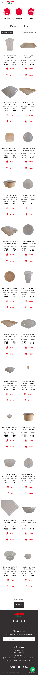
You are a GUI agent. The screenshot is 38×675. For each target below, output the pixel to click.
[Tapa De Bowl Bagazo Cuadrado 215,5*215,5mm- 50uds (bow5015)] (10, 370)
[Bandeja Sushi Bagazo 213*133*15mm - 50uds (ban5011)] (10, 323)
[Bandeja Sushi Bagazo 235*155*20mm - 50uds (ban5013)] (28, 91)
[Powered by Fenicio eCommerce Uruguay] (32, 672)
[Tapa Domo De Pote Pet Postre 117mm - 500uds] (28, 184)
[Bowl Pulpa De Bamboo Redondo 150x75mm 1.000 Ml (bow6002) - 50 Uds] (28, 416)
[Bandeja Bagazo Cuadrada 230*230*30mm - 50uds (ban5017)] (28, 44)
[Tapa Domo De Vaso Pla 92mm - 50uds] (28, 137)
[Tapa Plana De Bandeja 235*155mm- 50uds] (10, 230)
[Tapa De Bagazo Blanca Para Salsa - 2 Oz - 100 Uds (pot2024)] (10, 416)
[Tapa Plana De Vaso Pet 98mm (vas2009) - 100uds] (28, 463)
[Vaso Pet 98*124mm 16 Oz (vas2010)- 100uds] (28, 277)
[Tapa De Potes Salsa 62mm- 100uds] (28, 556)
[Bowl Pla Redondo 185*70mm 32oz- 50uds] (28, 509)
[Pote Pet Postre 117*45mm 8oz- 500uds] (10, 463)
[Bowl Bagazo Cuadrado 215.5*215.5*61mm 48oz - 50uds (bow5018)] (10, 137)
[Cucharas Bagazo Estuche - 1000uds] (28, 370)
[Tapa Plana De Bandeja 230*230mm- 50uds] (10, 91)
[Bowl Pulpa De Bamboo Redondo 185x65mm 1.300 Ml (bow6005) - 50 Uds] (10, 184)
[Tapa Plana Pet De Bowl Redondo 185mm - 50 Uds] (10, 277)
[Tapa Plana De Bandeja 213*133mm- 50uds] (10, 509)
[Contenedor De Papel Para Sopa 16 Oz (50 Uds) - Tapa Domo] (10, 556)
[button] (29, 2)
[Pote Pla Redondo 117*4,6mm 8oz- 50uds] (28, 230)
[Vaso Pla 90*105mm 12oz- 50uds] (10, 44)
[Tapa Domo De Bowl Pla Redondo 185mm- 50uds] (28, 323)
